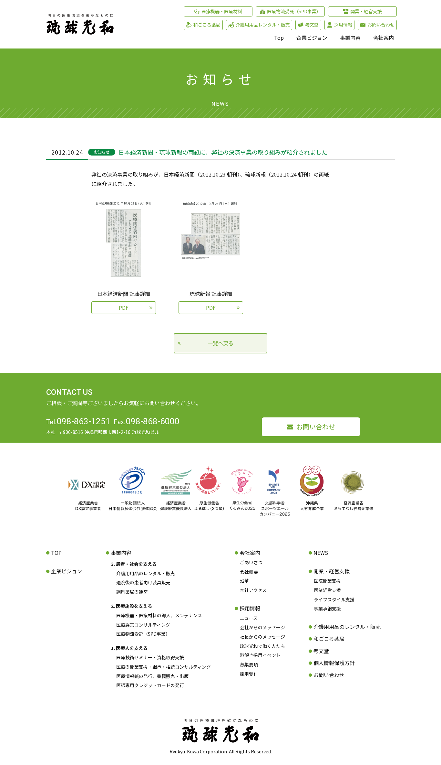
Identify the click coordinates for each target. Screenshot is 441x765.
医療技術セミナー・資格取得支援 (150, 657)
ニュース (249, 618)
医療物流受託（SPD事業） (143, 633)
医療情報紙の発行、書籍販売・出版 (152, 676)
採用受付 (249, 674)
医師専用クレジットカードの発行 (150, 685)
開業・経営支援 (331, 571)
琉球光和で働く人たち (262, 646)
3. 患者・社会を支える (134, 564)
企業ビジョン (311, 37)
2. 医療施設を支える (131, 606)
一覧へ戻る (220, 343)
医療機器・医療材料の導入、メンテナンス (159, 615)
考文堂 (321, 651)
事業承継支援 (327, 608)
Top (279, 37)
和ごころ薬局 (328, 638)
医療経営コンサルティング (143, 624)
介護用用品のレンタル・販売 (145, 573)
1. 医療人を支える (129, 648)
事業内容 (350, 37)
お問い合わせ (315, 426)
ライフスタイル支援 (334, 599)
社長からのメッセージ (262, 636)
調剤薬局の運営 (132, 591)
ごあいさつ (251, 562)
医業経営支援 (327, 590)
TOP (56, 552)
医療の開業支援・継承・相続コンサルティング (163, 666)
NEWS (320, 552)
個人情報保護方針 (334, 663)
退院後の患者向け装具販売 (143, 582)
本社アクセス (253, 590)
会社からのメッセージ (262, 627)
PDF (123, 307)
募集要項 (249, 664)
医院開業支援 (327, 580)
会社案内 (383, 37)
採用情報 (250, 608)
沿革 (244, 580)
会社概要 (249, 571)
